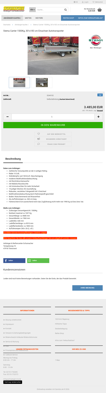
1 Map (57, 360)
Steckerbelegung (61, 329)
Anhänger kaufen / (12, 18)
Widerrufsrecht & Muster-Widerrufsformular (21, 337)
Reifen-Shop (59, 333)
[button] (76, 2)
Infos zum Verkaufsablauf (90, 18)
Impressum (9, 324)
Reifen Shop (68, 18)
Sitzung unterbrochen (13, 320)
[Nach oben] (98, 389)
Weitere (39, 18)
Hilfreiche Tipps (61, 324)
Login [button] (86, 2)
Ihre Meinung (88, 288)
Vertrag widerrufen (13, 382)
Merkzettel (98, 2)
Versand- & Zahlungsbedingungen (18, 333)
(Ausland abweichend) (67, 99)
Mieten (28, 18)
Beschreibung (13, 158)
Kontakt (8, 329)
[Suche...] (65, 9)
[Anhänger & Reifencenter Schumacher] (14, 9)
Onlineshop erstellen (44, 389)
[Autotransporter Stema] (53, 56)
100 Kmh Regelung (62, 319)
